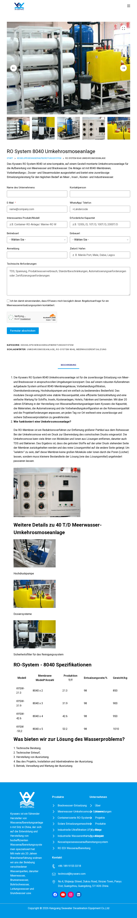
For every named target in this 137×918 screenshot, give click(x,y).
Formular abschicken (22, 330)
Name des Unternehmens (21, 187)
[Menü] (128, 5)
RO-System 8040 (65, 349)
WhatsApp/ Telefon (80, 202)
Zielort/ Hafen (77, 248)
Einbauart (75, 233)
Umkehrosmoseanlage (41, 349)
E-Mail (10, 202)
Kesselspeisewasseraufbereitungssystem (47, 345)
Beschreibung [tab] (68, 365)
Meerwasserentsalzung (91, 349)
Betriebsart (13, 233)
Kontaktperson (78, 187)
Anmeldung (13, 248)
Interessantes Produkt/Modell (23, 217)
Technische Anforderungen (22, 263)
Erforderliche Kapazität (82, 217)
